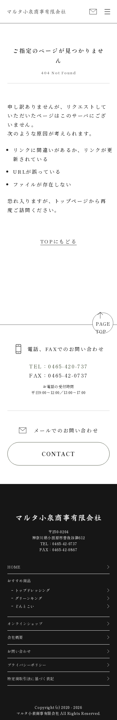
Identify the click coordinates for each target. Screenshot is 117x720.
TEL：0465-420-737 (58, 366)
